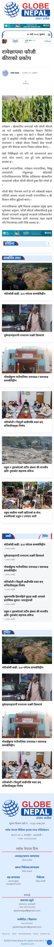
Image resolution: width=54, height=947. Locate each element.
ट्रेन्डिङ (7, 632)
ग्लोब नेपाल (14, 73)
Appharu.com (27, 944)
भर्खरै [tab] (8, 536)
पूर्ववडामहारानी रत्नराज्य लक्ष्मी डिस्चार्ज (24, 335)
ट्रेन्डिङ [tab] (45, 536)
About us (6, 934)
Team (14, 934)
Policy (35, 934)
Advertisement (24, 934)
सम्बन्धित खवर (12, 258)
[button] (49, 35)
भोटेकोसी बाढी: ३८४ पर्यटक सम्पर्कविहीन (24, 294)
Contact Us (45, 934)
